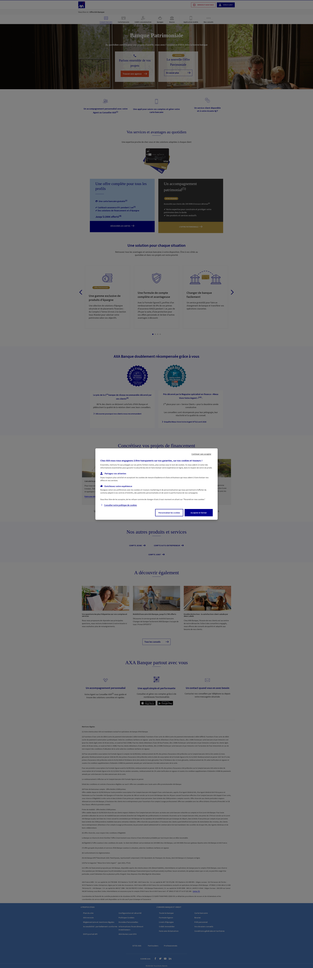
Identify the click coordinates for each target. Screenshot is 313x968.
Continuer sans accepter (201, 454)
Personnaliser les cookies (169, 512)
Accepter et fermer (199, 512)
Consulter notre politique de (120, 505)
